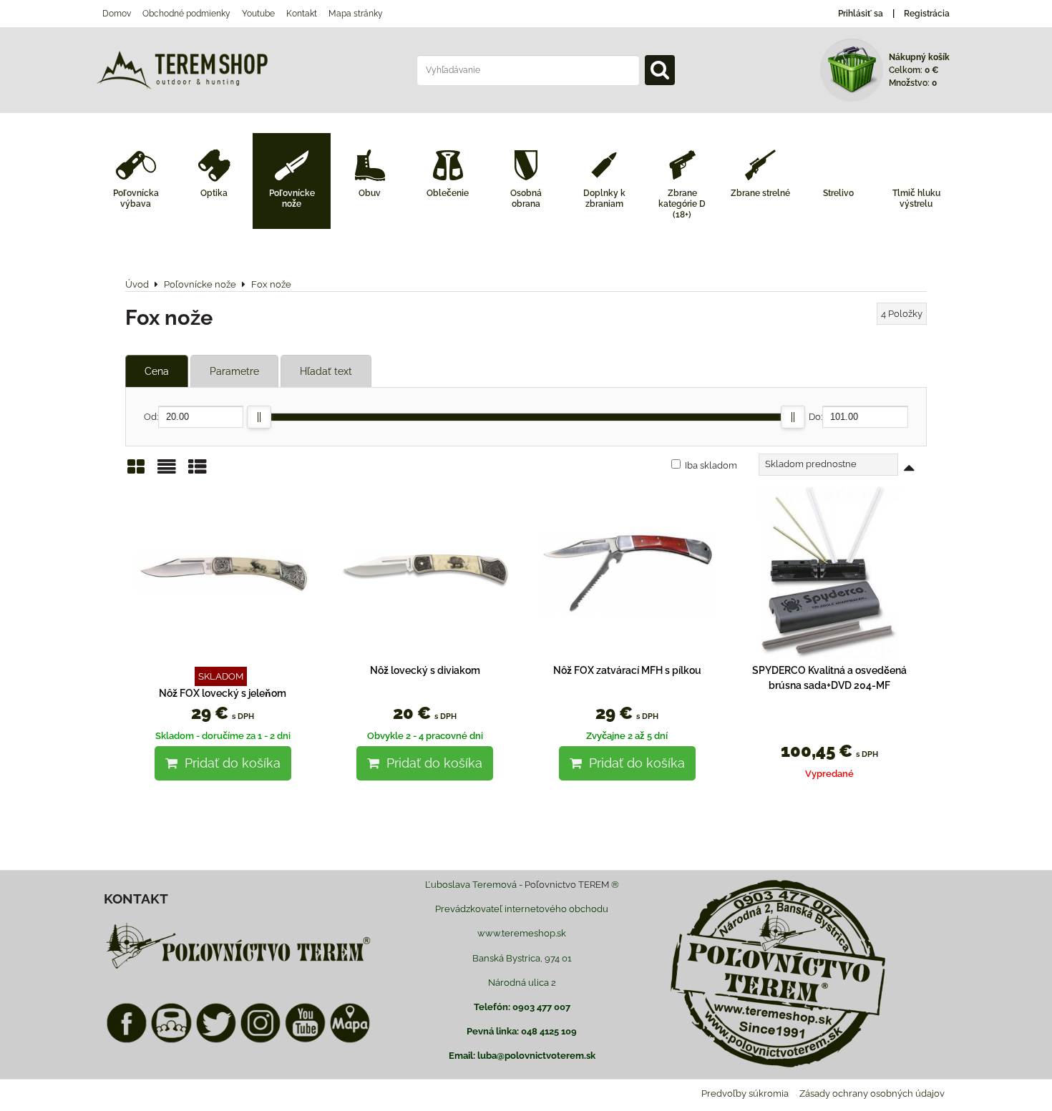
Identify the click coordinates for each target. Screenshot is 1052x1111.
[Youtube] (305, 1040)
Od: (151, 416)
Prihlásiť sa (860, 14)
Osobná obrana (526, 198)
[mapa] (350, 1040)
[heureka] (171, 1040)
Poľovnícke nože (292, 198)
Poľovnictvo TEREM (567, 884)
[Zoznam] (166, 471)
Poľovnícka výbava (136, 198)
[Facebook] (126, 1040)
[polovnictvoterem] (238, 968)
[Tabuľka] (197, 471)
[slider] (259, 417)
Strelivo (838, 193)
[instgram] (260, 1040)
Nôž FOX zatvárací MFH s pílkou (627, 670)
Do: (815, 416)
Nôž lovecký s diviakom (425, 670)
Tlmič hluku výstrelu (916, 198)
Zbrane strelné (760, 193)
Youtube (258, 14)
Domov (116, 14)
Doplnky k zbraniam (604, 198)
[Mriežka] (136, 471)
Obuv (370, 193)
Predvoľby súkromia (745, 1093)
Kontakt (301, 14)
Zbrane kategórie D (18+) (682, 204)
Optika (214, 193)
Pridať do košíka (229, 762)
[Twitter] (216, 1040)
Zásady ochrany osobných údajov (872, 1093)
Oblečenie (448, 193)
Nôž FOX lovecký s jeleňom (222, 693)
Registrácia (927, 14)
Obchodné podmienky (186, 14)
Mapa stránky (355, 14)
